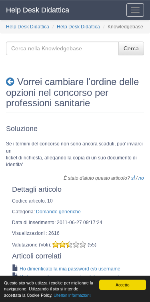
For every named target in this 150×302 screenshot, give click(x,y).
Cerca (131, 48)
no (141, 178)
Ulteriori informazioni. (73, 295)
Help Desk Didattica (37, 10)
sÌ (133, 178)
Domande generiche (58, 212)
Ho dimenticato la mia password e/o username (70, 269)
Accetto (123, 285)
